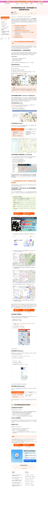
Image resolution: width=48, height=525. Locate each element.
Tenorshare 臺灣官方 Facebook (28, 451)
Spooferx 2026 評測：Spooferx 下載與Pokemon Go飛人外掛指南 (17, 478)
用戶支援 (22, 3)
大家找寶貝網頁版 (13, 52)
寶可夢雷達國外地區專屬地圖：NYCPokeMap (20, 29)
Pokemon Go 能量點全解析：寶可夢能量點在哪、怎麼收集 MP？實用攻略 (17, 480)
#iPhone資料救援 (32, 478)
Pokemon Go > (15, 16)
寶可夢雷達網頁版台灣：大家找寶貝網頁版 (19, 27)
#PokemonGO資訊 (27, 481)
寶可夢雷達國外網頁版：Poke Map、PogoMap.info (20, 28)
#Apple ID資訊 (27, 483)
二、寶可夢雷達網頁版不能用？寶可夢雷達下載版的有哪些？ (21, 30)
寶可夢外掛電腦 (3, 21)
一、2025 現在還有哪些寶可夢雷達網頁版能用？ (20, 25)
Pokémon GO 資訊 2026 (5, 17)
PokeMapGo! (13, 388)
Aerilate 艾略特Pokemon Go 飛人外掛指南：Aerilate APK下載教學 (17, 483)
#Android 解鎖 (27, 478)
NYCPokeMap (13, 156)
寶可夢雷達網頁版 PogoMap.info (15, 125)
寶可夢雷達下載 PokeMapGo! (18, 35)
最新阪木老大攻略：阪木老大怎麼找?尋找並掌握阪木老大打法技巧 (17, 485)
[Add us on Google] (1, 37)
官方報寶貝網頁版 (16, 68)
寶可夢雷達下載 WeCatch (18, 34)
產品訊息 (17, 3)
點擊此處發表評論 (24, 468)
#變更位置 (26, 476)
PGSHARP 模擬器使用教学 (5, 28)
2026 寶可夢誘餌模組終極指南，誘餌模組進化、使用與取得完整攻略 (5, 34)
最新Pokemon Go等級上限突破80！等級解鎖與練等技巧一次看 (17, 475)
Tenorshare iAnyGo (25, 157)
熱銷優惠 (31, 3)
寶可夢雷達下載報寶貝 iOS (23, 323)
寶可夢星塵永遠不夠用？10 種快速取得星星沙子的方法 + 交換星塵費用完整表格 (5, 32)
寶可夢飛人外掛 (22, 73)
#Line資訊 (31, 483)
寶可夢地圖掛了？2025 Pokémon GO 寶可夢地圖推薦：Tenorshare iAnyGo (23, 32)
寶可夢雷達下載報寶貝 (17, 33)
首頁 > (13, 16)
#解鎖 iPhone (34, 476)
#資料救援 (30, 476)
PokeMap (27, 440)
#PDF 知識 (32, 481)
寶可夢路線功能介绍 (4, 25)
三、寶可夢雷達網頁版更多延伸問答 (18, 37)
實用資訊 (26, 3)
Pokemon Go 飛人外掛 (4, 24)
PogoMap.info (30, 440)
